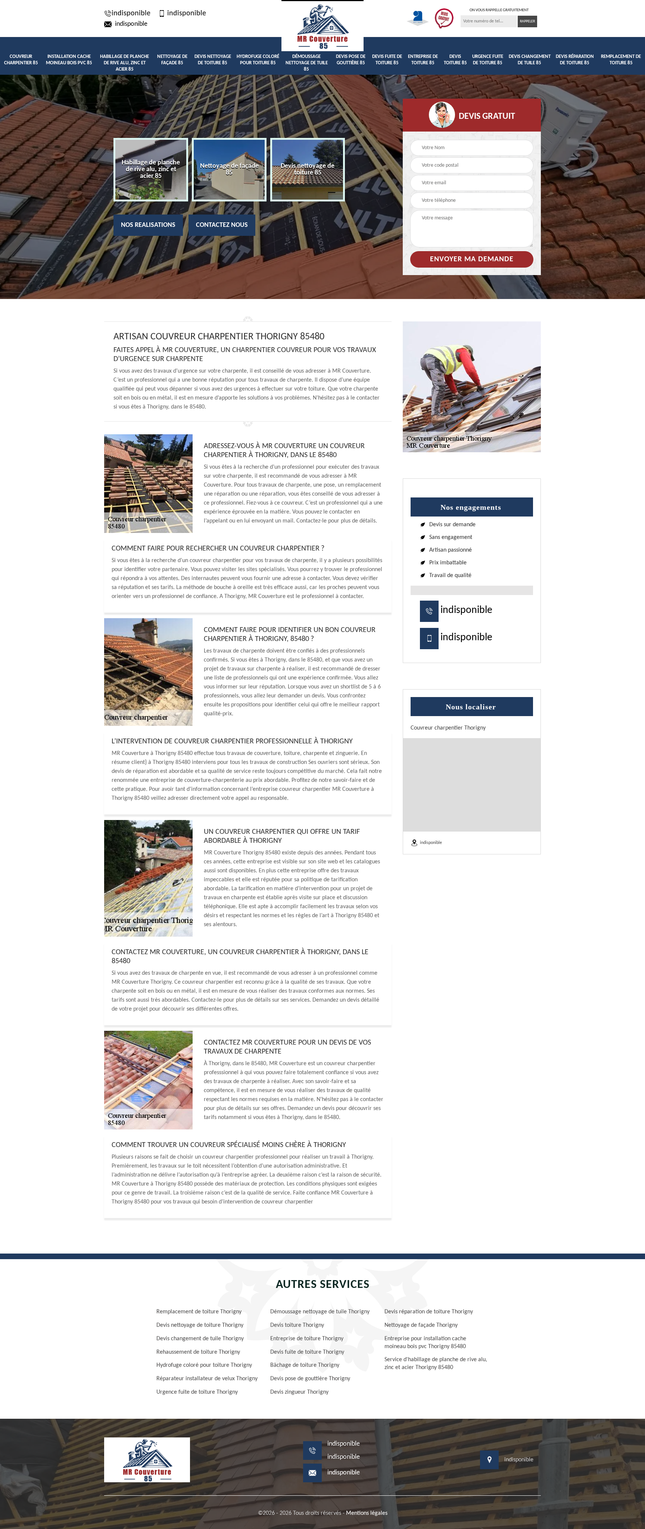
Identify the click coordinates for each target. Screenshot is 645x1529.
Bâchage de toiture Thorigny (304, 1365)
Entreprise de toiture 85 (423, 59)
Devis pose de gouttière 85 (350, 59)
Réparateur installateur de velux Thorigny (207, 1379)
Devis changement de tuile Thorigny (200, 1339)
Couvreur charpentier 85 (21, 59)
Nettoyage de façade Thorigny (421, 1325)
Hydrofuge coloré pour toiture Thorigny (204, 1365)
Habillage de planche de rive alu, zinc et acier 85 (124, 63)
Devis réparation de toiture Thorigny (428, 1312)
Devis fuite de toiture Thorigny (307, 1352)
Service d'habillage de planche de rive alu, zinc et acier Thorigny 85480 (435, 1364)
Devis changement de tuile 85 (530, 59)
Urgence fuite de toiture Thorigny (197, 1392)
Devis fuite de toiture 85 (387, 59)
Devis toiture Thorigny (297, 1325)
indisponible (131, 13)
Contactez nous (222, 225)
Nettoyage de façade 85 (172, 59)
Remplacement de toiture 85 (621, 59)
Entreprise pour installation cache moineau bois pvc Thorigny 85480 (425, 1343)
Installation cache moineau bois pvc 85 (69, 59)
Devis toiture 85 (455, 59)
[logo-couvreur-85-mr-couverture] (322, 25)
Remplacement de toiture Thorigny (199, 1312)
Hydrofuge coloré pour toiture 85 (258, 59)
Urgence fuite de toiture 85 (487, 59)
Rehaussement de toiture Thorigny (198, 1352)
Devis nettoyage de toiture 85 (212, 59)
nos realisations (148, 225)
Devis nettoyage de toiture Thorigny (199, 1325)
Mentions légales (366, 1513)
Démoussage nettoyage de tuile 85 (307, 63)
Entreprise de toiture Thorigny (306, 1339)
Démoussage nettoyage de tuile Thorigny (320, 1312)
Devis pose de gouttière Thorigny (310, 1379)
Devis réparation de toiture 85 (575, 59)
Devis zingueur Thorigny (299, 1392)
